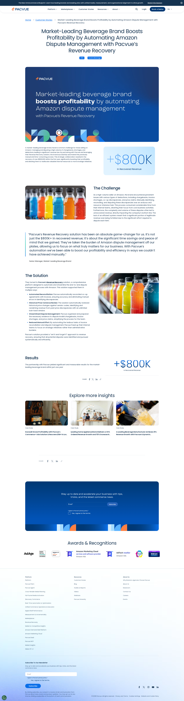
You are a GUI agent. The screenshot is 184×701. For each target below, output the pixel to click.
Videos (76, 592)
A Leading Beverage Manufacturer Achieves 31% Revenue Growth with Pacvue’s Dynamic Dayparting (136, 434)
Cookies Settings (134, 696)
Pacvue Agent (30, 588)
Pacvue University (80, 599)
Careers (125, 595)
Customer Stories (86, 9)
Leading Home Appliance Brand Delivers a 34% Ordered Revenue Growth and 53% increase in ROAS (90, 434)
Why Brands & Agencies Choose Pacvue (136, 580)
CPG (81, 58)
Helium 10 (28, 649)
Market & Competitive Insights (35, 626)
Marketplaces (29, 618)
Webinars (77, 595)
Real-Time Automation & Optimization (38, 603)
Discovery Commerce (32, 599)
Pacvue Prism (29, 584)
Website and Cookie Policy (150, 696)
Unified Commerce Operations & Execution (39, 607)
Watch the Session (155, 3)
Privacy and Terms (121, 696)
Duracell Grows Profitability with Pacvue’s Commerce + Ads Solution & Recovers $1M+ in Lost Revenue (46, 434)
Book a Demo (157, 9)
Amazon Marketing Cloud (33, 634)
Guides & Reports (80, 588)
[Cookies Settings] (4, 697)
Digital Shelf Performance (33, 611)
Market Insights (30, 645)
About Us (126, 584)
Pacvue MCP (29, 641)
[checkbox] (92, 513)
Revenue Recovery (55, 282)
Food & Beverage (95, 58)
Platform (28, 580)
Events (125, 599)
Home (28, 20)
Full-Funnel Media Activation (34, 595)
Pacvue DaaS (29, 637)
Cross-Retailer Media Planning (35, 592)
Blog (75, 584)
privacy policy (84, 511)
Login (144, 9)
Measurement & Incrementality (35, 615)
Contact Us (127, 592)
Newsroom (126, 588)
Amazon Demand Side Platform (35, 630)
